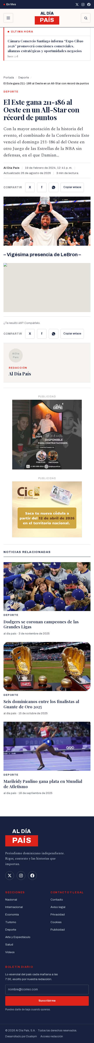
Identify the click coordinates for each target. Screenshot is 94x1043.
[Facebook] (89, 4)
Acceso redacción (51, 1036)
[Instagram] (83, 4)
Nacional (11, 899)
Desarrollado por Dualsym (21, 1036)
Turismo (10, 922)
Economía (12, 914)
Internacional (14, 907)
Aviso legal (57, 907)
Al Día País (11, 167)
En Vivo (11, 4)
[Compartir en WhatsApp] (53, 187)
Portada (8, 77)
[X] (77, 4)
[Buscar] (86, 18)
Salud (9, 944)
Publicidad (57, 929)
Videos (10, 952)
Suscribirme (47, 1000)
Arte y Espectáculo (17, 937)
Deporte (23, 77)
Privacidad (57, 914)
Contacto (56, 899)
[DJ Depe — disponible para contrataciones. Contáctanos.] (47, 435)
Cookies (56, 922)
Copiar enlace (72, 187)
